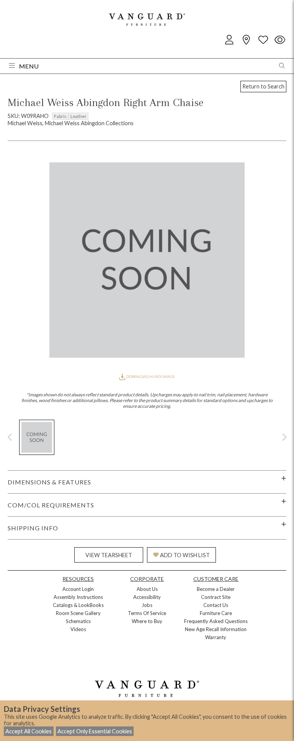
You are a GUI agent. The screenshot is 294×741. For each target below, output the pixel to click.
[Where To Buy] (246, 40)
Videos (78, 629)
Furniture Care (216, 613)
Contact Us (215, 605)
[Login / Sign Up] (229, 40)
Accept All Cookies (28, 731)
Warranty (215, 637)
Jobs (147, 605)
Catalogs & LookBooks (78, 605)
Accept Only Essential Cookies (94, 731)
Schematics (78, 621)
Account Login (78, 589)
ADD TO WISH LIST (185, 555)
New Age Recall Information (216, 629)
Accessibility (147, 597)
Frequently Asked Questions (216, 621)
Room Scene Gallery (78, 613)
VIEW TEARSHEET (108, 555)
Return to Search (263, 86)
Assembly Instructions (78, 597)
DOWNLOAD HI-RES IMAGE (150, 376)
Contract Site (215, 597)
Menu (29, 66)
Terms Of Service (147, 613)
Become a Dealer (216, 589)
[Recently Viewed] (279, 40)
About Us (147, 589)
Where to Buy (147, 621)
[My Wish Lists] (263, 40)
